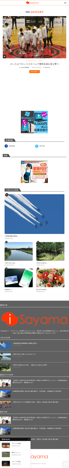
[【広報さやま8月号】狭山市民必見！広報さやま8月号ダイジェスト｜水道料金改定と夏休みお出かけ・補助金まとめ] (5, 383)
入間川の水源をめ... (41, 263)
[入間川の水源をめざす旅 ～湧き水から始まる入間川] (50, 251)
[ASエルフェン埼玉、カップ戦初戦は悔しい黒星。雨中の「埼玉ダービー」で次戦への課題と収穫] (6, 454)
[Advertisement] (16, 95)
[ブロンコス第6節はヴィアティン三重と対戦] (6, 463)
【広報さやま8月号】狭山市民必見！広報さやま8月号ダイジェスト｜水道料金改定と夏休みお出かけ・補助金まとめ (40, 381)
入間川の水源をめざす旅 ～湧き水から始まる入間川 (30, 365)
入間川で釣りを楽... (10, 263)
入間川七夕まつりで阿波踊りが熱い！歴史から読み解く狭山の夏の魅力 (36, 402)
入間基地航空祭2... (11, 236)
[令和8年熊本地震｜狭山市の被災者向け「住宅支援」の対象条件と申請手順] (5, 393)
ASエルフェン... (16, 452)
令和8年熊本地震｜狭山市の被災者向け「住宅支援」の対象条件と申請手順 (37, 391)
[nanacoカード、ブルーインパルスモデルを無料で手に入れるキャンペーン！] (19, 278)
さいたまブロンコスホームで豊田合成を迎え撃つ (34, 64)
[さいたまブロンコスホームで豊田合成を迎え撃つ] (34, 37)
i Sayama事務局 (24, 67)
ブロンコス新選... (17, 443)
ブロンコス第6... (16, 461)
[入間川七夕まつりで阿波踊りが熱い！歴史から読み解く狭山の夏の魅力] (5, 404)
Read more (34, 71)
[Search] (68, 2)
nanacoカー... (9, 289)
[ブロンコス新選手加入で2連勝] (6, 445)
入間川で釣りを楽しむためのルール (24, 354)
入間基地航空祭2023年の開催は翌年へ (25, 343)
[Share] (4, 56)
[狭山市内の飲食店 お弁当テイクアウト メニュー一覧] (50, 278)
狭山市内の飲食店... (41, 289)
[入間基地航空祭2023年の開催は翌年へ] (34, 214)
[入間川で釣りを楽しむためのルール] (19, 251)
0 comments (46, 67)
